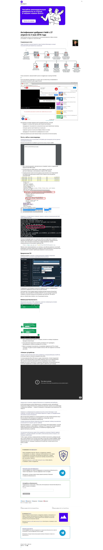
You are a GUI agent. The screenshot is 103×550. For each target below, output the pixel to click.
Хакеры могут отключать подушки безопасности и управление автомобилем (39, 402)
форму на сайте (31, 460)
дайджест (26, 502)
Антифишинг (33, 449)
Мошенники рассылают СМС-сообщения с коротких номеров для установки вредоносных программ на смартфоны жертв (39, 302)
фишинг (30, 502)
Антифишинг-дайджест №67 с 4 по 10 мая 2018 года (60, 508)
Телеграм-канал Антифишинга (30, 468)
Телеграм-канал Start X (27, 528)
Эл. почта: (24, 487)
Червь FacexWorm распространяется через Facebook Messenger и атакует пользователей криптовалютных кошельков (38, 45)
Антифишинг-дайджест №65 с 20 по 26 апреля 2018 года (30, 508)
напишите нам (41, 460)
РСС (30, 544)
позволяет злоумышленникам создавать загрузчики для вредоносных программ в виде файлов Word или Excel (38, 256)
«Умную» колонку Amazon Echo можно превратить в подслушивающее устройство (40, 354)
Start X (29, 513)
